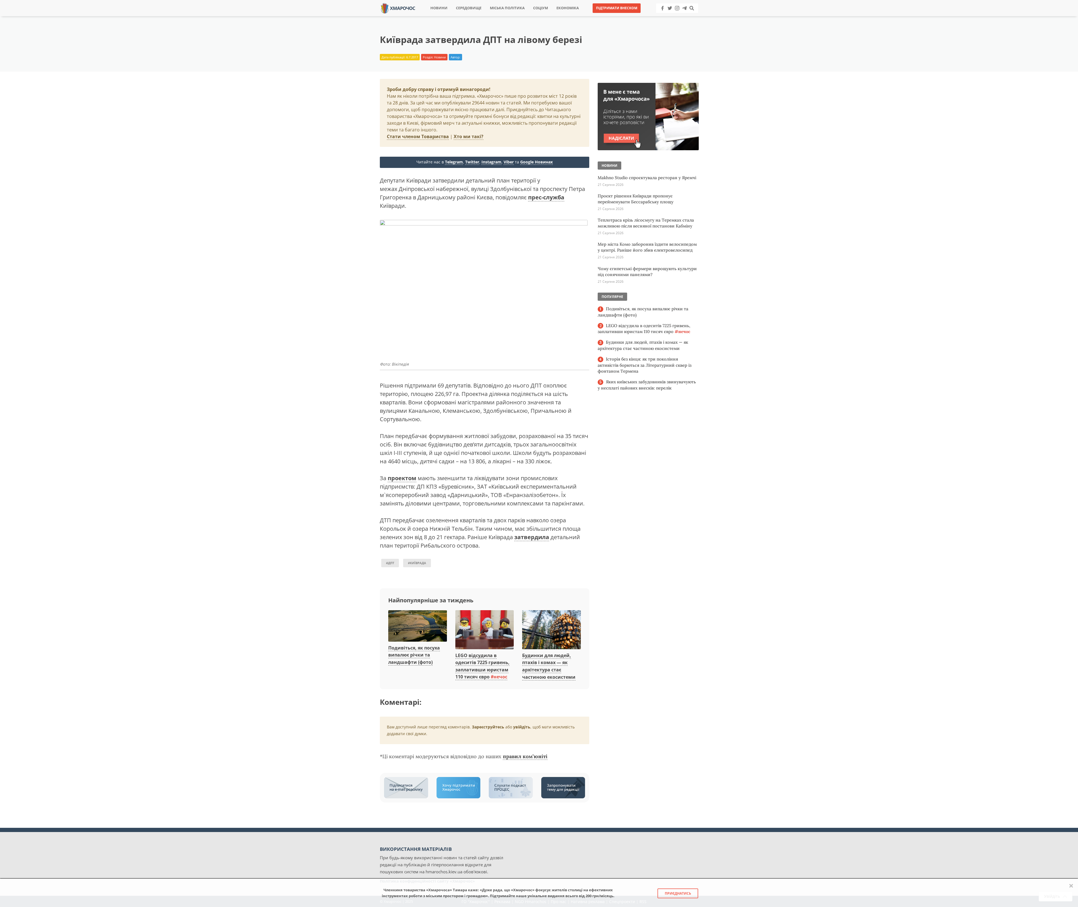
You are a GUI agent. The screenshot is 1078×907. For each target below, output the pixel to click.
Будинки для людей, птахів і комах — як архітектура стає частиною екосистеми (643, 345)
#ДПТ (390, 563)
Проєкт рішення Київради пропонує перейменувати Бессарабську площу (635, 198)
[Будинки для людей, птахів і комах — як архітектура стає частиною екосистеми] (551, 630)
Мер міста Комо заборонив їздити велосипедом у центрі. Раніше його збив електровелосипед (647, 247)
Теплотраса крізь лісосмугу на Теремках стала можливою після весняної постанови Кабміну (646, 223)
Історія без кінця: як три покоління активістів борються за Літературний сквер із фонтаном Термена (644, 365)
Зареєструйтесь (488, 727)
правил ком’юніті (525, 756)
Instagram (491, 162)
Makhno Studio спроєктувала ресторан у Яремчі (647, 177)
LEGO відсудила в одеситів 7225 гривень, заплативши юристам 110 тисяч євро (644, 328)
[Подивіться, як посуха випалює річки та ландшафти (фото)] (417, 626)
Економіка (567, 8)
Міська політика (507, 8)
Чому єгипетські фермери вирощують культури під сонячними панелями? (647, 271)
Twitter (472, 162)
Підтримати (593, 17)
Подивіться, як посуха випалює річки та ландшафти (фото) (414, 655)
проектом (402, 478)
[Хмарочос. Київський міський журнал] (398, 7)
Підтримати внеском (616, 8)
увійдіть (521, 727)
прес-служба (546, 197)
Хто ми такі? (468, 136)
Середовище (468, 8)
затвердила (531, 537)
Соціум (540, 8)
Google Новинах (536, 162)
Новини (438, 8)
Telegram (454, 162)
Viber (509, 162)
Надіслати (557, 17)
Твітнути (523, 17)
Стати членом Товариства (418, 136)
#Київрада (417, 563)
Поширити (489, 17)
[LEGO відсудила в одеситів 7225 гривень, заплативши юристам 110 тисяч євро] (484, 630)
